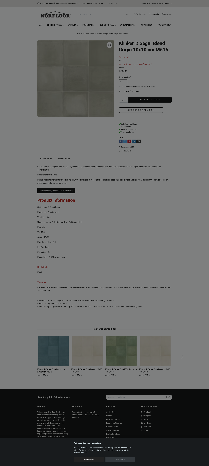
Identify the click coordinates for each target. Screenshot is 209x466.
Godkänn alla (89, 459)
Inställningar (120, 459)
